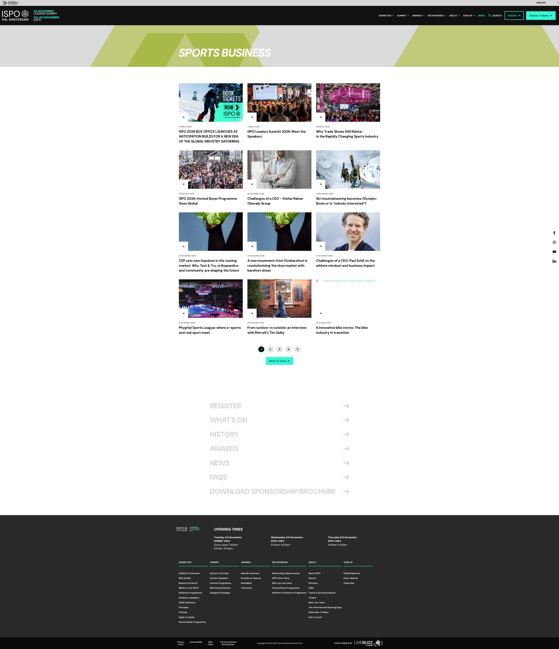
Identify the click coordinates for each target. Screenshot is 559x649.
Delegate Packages (220, 592)
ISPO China (210, 643)
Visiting (183, 612)
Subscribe (349, 583)
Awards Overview (250, 573)
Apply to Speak (187, 617)
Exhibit (512, 15)
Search (497, 15)
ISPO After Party (281, 578)
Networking (435, 15)
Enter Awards (351, 578)
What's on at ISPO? (189, 588)
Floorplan (184, 607)
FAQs (218, 477)
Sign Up (467, 15)
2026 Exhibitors (187, 602)
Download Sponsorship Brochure (273, 491)
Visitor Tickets (539, 15)
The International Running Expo (325, 607)
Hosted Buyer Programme (192, 622)
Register (225, 405)
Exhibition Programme (190, 592)
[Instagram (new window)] (554, 242)
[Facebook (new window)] (554, 232)
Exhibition (385, 15)
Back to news (278, 360)
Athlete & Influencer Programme (289, 592)
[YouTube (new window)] (554, 251)
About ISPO (314, 573)
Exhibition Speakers (189, 597)
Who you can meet (282, 583)
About (453, 15)
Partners (313, 583)
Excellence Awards (251, 578)
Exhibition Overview (189, 573)
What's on (228, 420)
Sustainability (196, 642)
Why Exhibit (185, 578)
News (481, 15)
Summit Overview (219, 573)
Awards (417, 15)
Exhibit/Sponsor (352, 573)
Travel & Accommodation (322, 592)
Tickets (312, 597)
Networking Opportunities (286, 573)
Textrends (246, 588)
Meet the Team (317, 602)
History (224, 434)
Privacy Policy (180, 643)
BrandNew (246, 583)
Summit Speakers (219, 578)
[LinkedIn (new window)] (554, 261)
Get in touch (315, 617)
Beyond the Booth (188, 583)
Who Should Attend (220, 588)
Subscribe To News (319, 612)
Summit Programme (220, 583)
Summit (401, 15)
